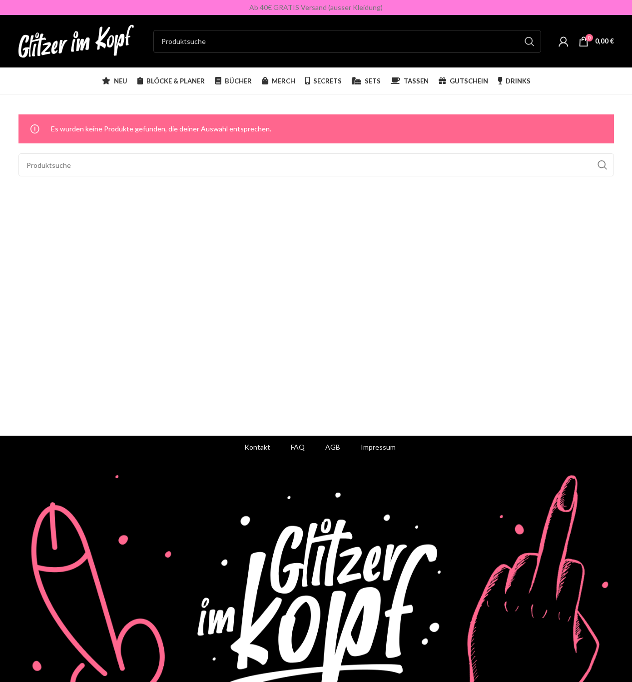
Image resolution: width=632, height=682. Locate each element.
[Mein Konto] (564, 41)
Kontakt (257, 447)
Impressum (378, 447)
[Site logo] (80, 40)
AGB (332, 447)
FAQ (298, 447)
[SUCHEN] (529, 41)
